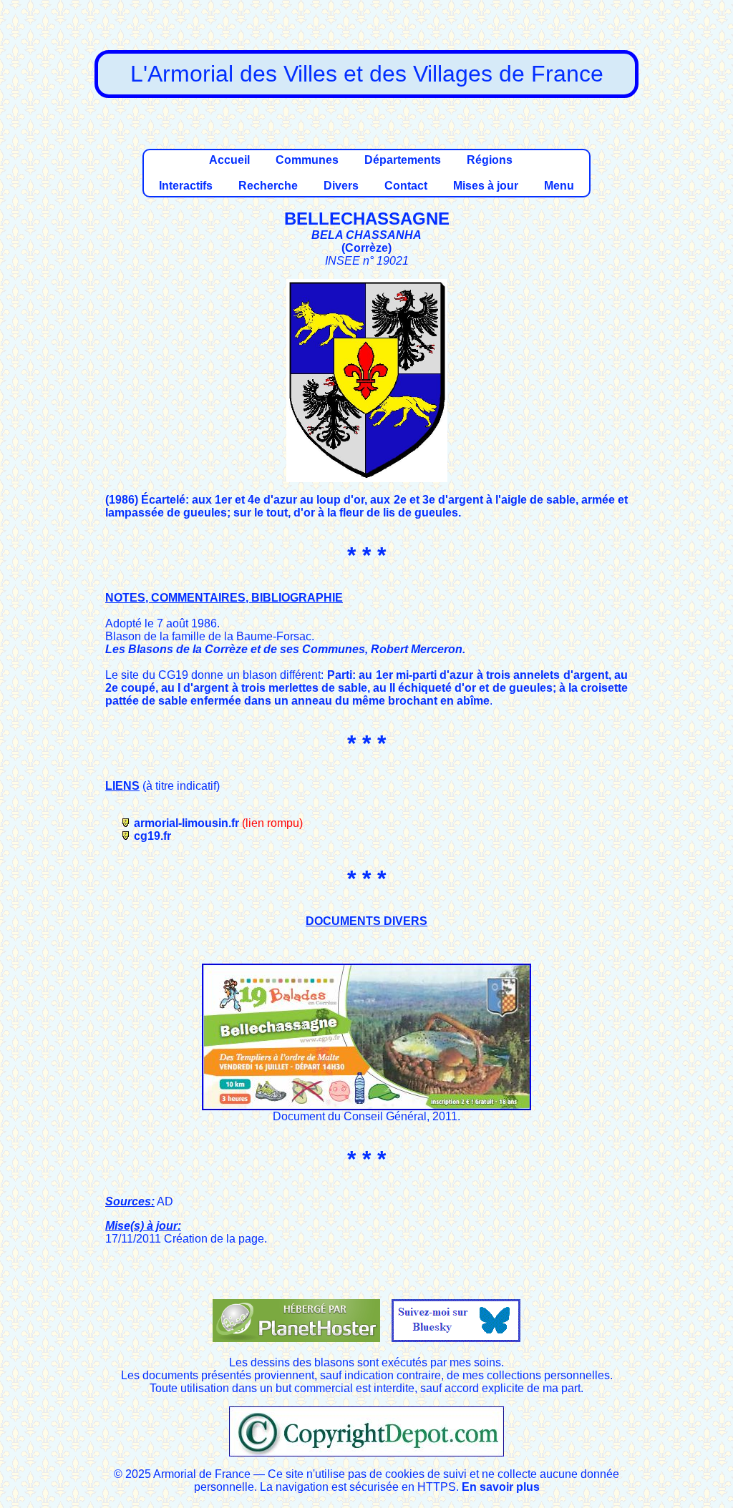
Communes (307, 160)
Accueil (229, 160)
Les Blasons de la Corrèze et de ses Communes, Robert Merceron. (285, 649)
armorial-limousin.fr (186, 823)
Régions (490, 160)
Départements (402, 160)
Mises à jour (485, 186)
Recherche (268, 186)
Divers (341, 186)
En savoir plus (501, 1487)
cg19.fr (152, 836)
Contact (405, 186)
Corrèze (366, 248)
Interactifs (186, 186)
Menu (559, 186)
